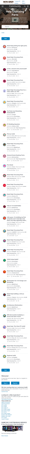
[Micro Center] (15, 6)
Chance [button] (13, 166)
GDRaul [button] (13, 145)
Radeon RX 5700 (5, 416)
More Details (4, 435)
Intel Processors (5, 403)
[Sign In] (27, 6)
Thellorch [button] (14, 297)
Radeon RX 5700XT (6, 414)
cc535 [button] (13, 82)
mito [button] (13, 176)
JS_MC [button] (15, 49)
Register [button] (15, 383)
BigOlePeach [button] (17, 147)
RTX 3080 (4, 406)
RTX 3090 (4, 405)
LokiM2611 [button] (14, 232)
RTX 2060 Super (5, 413)
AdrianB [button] (14, 241)
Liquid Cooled (5, 419)
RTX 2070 (4, 412)
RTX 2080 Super (5, 409)
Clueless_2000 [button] (15, 126)
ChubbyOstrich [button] (15, 272)
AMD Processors (5, 402)
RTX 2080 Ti (4, 408)
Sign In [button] (6, 383)
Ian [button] (22, 93)
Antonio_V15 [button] (15, 196)
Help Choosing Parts (11, 51)
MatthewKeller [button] (15, 157)
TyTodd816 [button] (14, 357)
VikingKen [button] (14, 103)
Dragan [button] (13, 222)
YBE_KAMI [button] (14, 59)
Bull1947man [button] (15, 207)
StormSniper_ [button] (17, 116)
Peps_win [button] (14, 338)
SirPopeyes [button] (14, 47)
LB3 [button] (25, 232)
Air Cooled (4, 417)
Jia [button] (12, 318)
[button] (4, 46)
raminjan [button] (14, 114)
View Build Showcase (6, 399)
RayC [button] (13, 93)
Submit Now (4, 391)
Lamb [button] (13, 328)
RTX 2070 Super (5, 410)
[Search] (24, 6)
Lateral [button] (13, 186)
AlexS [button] (24, 82)
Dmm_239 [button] (14, 135)
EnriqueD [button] (14, 251)
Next (5, 38)
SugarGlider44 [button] (15, 70)
